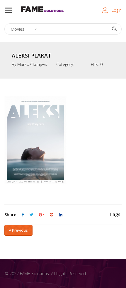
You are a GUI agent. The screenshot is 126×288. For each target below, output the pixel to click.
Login (117, 10)
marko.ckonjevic (32, 64)
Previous (19, 230)
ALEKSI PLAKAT (31, 55)
